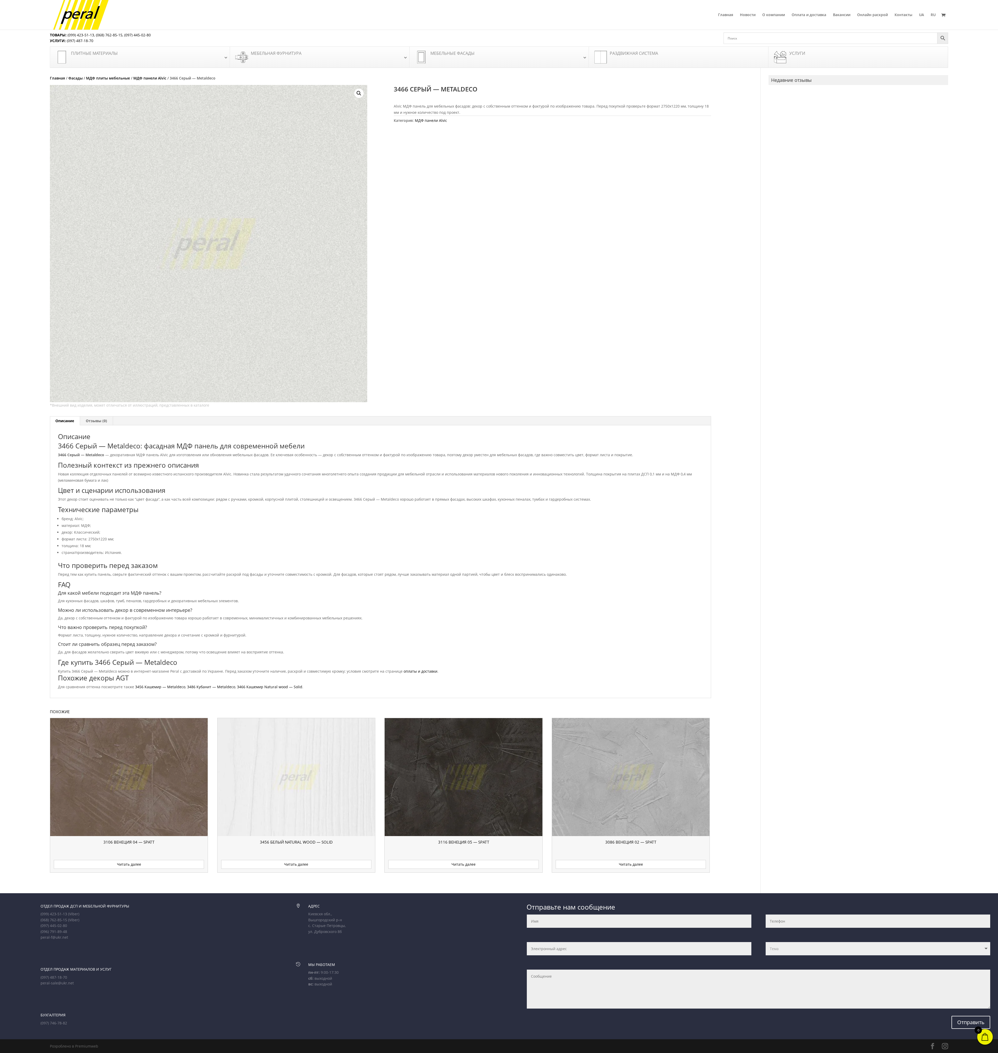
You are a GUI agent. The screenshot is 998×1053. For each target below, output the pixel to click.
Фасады (75, 78)
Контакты (903, 15)
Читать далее (129, 864)
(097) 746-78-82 (54, 1023)
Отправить (970, 1022)
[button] (359, 93)
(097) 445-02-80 (137, 34)
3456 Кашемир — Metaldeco (160, 686)
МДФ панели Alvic (149, 78)
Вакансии (841, 15)
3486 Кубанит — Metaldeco (211, 686)
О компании (773, 15)
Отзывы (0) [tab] (96, 420)
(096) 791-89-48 (54, 931)
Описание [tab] (64, 420)
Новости (748, 15)
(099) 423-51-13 (80, 34)
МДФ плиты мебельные (108, 78)
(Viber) (73, 913)
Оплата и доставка (809, 15)
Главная (725, 15)
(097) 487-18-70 (79, 40)
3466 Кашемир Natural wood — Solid (269, 686)
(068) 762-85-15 (109, 34)
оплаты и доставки (420, 671)
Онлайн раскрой (872, 15)
